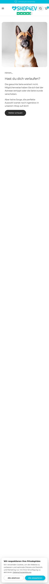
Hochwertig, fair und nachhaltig (26, 1)
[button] (15, 113)
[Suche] (40, 8)
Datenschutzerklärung (22, 572)
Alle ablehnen (14, 578)
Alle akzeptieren (35, 578)
